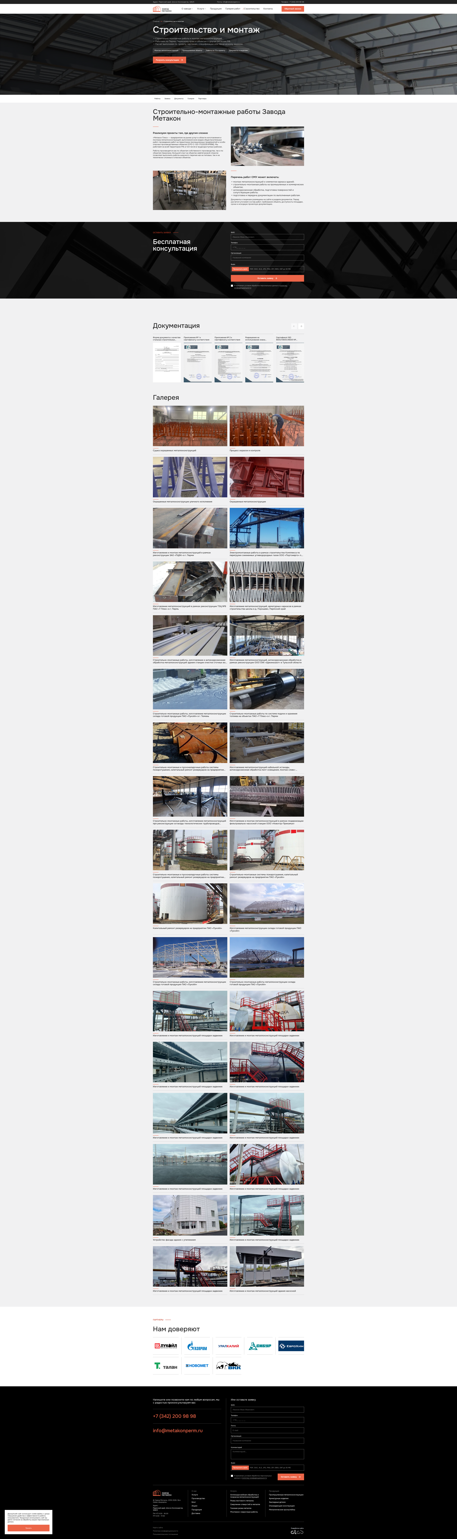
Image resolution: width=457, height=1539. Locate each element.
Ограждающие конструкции (282, 1506)
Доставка (196, 1513)
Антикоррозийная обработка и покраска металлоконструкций (244, 1495)
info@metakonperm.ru (231, 2)
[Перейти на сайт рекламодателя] (297, 1531)
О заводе (186, 9)
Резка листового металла (242, 1500)
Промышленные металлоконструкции (286, 1494)
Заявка (167, 98)
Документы (179, 98)
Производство (198, 1498)
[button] (186, 9)
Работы (157, 98)
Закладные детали (277, 1502)
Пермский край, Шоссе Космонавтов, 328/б (176, 2)
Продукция (197, 1509)
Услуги (200, 9)
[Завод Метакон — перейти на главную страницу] (162, 9)
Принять (28, 1528)
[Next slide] (301, 326)
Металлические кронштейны (282, 1509)
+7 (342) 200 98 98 (296, 2)
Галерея (191, 98)
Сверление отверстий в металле (245, 1504)
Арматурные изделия (278, 1498)
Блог (194, 1502)
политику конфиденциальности (254, 1478)
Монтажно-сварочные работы (244, 1512)
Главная (156, 21)
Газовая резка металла (240, 1508)
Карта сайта (158, 1527)
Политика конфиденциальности (165, 1531)
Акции (194, 1506)
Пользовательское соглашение (165, 1534)
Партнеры (202, 98)
